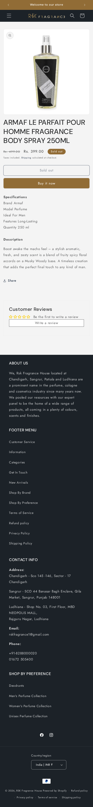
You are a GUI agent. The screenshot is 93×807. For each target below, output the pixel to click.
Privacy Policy (19, 533)
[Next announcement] (85, 5)
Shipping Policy (20, 543)
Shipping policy (71, 797)
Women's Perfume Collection (30, 706)
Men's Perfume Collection (27, 696)
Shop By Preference (23, 502)
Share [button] (12, 280)
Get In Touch (18, 472)
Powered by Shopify (55, 790)
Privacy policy (25, 797)
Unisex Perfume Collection (28, 716)
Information (17, 452)
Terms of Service (21, 513)
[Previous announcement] (8, 5)
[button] (9, 16)
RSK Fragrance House (29, 790)
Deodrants (16, 685)
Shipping (26, 157)
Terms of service (47, 797)
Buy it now (46, 183)
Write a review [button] (46, 322)
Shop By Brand (20, 492)
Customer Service (22, 442)
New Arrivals (18, 482)
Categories (17, 462)
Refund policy (19, 523)
